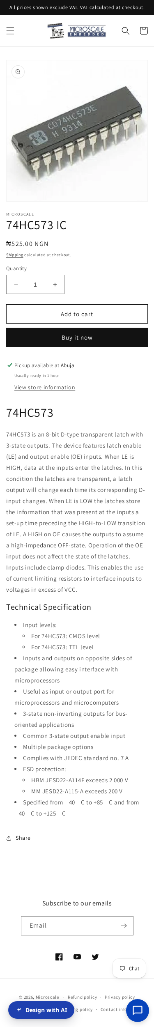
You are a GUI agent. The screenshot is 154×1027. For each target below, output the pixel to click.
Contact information (123, 1009)
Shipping (14, 254)
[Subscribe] (124, 925)
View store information (44, 387)
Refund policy (82, 997)
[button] (10, 31)
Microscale (47, 997)
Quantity (16, 268)
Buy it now (77, 337)
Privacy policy (120, 997)
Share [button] (23, 837)
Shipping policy (76, 1009)
